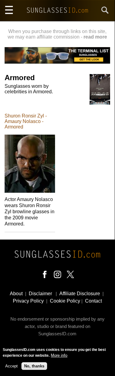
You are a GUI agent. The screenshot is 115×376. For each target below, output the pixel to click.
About (16, 293)
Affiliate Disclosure (79, 293)
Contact (93, 300)
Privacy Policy (28, 300)
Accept (11, 366)
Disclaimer (40, 293)
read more (95, 36)
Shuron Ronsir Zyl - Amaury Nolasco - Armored (26, 121)
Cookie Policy (65, 300)
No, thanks (34, 366)
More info (59, 355)
